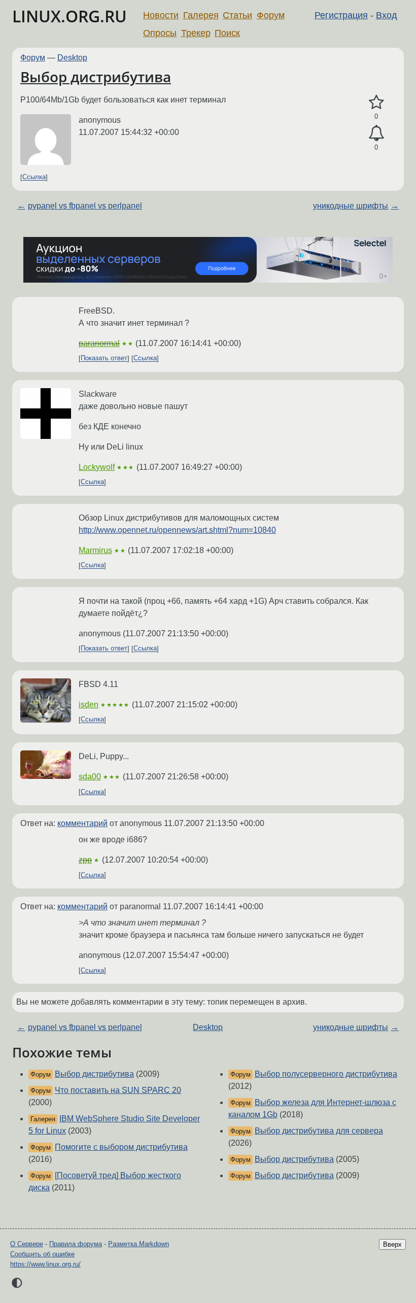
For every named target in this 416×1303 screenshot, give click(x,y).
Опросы (160, 33)
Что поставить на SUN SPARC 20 (118, 1090)
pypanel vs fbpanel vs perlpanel (85, 205)
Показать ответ (104, 358)
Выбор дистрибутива (95, 76)
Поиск (227, 33)
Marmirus (95, 550)
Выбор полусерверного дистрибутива (326, 1074)
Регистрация (341, 15)
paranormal (99, 343)
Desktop (72, 57)
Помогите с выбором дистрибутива (121, 1147)
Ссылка (34, 177)
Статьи (237, 15)
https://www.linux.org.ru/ (45, 1264)
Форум (271, 15)
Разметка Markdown (138, 1244)
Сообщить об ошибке (42, 1254)
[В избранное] (376, 102)
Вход (386, 15)
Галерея (201, 15)
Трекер (196, 33)
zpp (85, 859)
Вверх (392, 1244)
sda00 (90, 776)
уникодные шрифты (350, 205)
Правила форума (75, 1244)
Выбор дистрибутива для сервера (319, 1130)
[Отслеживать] (376, 133)
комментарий (82, 823)
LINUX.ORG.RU (69, 16)
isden (88, 704)
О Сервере (26, 1244)
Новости (161, 15)
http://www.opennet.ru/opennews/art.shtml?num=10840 (177, 530)
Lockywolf (97, 467)
